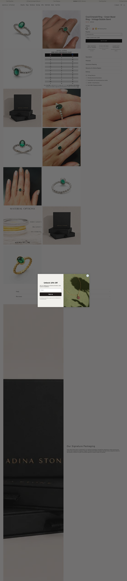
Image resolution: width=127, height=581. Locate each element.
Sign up (50, 294)
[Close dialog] (87, 275)
